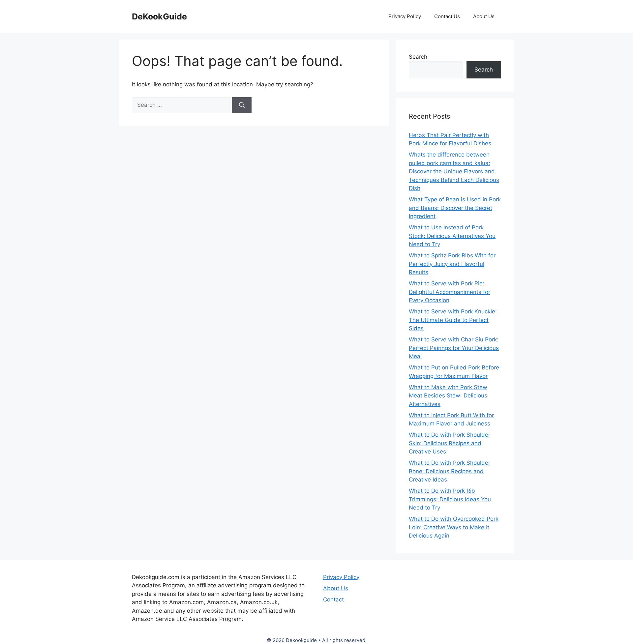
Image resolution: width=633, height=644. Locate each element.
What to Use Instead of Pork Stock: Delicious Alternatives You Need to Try (452, 236)
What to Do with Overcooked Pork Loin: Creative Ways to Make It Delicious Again (453, 527)
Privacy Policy (404, 16)
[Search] (242, 105)
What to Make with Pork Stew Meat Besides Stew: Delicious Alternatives (448, 395)
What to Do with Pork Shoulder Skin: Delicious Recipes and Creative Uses (449, 443)
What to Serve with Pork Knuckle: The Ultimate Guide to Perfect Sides (453, 320)
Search (418, 56)
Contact (333, 599)
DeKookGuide (159, 16)
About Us (484, 16)
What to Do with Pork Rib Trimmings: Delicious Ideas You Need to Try (450, 499)
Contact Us (447, 16)
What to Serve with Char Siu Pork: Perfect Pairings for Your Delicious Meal (454, 348)
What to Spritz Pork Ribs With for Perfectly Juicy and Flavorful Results (452, 264)
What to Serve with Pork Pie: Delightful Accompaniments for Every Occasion (449, 292)
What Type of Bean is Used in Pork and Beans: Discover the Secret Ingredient (455, 208)
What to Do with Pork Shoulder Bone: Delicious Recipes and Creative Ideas (449, 471)
